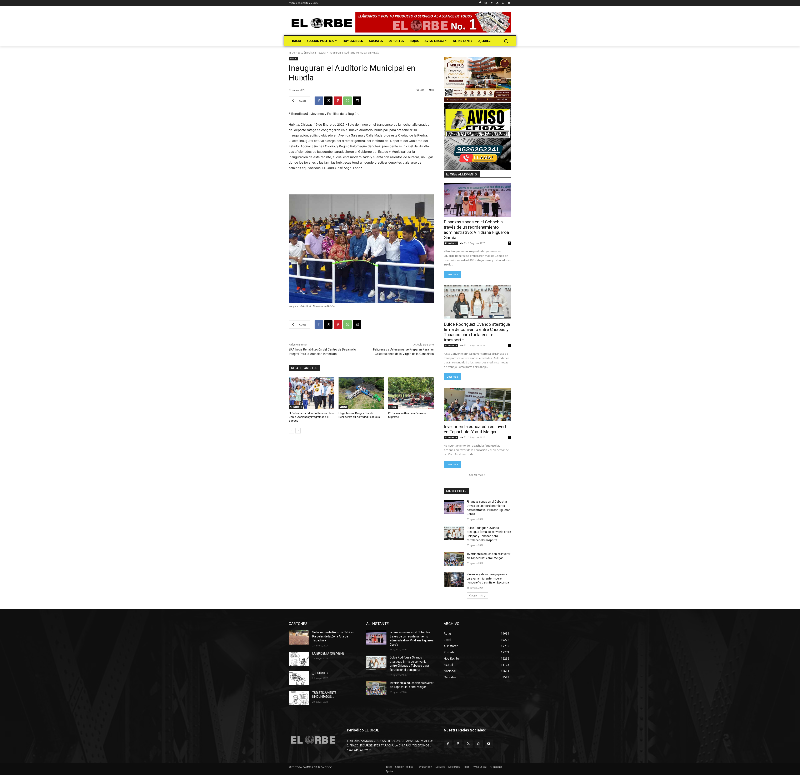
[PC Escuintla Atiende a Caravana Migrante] (411, 393)
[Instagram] (485, 3)
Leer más (452, 274)
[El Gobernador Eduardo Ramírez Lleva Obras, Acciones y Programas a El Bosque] (311, 393)
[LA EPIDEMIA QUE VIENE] (299, 659)
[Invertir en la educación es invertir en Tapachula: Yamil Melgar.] (477, 404)
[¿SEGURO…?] (299, 678)
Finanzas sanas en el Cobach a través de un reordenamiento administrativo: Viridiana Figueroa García (476, 229)
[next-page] (298, 430)
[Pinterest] (491, 3)
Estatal (322, 52)
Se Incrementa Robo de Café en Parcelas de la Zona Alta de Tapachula (333, 636)
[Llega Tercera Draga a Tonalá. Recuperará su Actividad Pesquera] (361, 393)
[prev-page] (291, 430)
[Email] (357, 100)
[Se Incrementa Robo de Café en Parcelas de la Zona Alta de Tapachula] (299, 637)
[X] (497, 3)
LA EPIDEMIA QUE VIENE (328, 653)
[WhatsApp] (503, 3)
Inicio (292, 52)
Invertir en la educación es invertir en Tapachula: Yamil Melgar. (476, 429)
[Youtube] (508, 3)
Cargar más (476, 475)
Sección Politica (307, 52)
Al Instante (296, 406)
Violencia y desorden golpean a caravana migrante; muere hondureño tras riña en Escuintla (488, 578)
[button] (506, 41)
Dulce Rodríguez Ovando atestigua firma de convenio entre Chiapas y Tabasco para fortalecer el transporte (477, 332)
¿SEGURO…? (320, 673)
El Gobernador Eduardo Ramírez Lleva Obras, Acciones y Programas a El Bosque (311, 417)
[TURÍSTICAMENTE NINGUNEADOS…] (299, 698)
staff (462, 243)
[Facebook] (480, 3)
